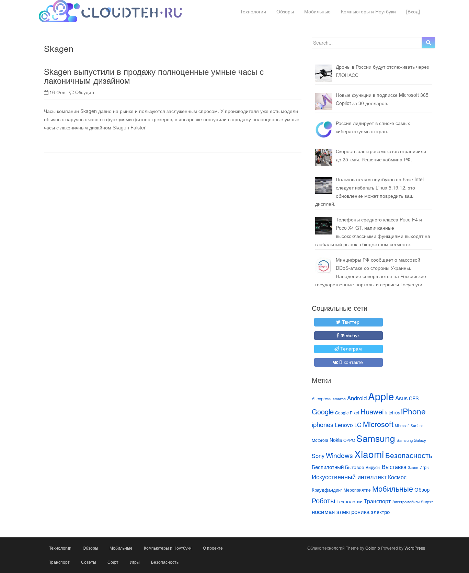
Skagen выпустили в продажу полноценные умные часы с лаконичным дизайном (154, 75)
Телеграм (351, 348)
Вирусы (373, 467)
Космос (397, 477)
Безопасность (409, 455)
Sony (318, 455)
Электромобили (406, 501)
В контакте (351, 361)
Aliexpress (321, 398)
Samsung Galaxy (411, 440)
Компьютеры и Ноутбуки (368, 11)
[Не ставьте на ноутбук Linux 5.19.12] (323, 185)
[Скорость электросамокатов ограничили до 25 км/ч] (323, 157)
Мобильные (317, 11)
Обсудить (85, 92)
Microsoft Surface (409, 425)
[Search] (428, 42)
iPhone (413, 410)
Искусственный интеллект (349, 476)
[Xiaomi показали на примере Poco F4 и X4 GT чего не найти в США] (323, 225)
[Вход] (413, 11)
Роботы (323, 500)
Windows (339, 455)
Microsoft (378, 424)
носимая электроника (340, 511)
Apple (381, 396)
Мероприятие (357, 490)
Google (323, 411)
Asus (401, 398)
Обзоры (285, 11)
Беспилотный (328, 466)
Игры (425, 467)
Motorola (320, 440)
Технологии (253, 11)
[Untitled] (323, 129)
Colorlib (372, 548)
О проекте (213, 548)
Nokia (336, 439)
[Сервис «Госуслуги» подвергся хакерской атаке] (323, 266)
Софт (112, 562)
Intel (389, 412)
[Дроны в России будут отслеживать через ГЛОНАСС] (323, 73)
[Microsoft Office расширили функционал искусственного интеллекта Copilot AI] (323, 101)
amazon (339, 398)
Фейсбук (350, 335)
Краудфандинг (327, 489)
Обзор (422, 489)
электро (380, 511)
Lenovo (344, 424)
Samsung (375, 438)
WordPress (414, 548)
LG (358, 425)
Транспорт (377, 501)
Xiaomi (369, 454)
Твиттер (351, 321)
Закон (413, 467)
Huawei (372, 411)
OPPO (349, 440)
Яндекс (427, 501)
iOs (397, 412)
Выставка (394, 466)
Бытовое (354, 466)
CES (414, 398)
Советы (88, 562)
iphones (322, 424)
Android (357, 398)
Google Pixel (347, 412)
